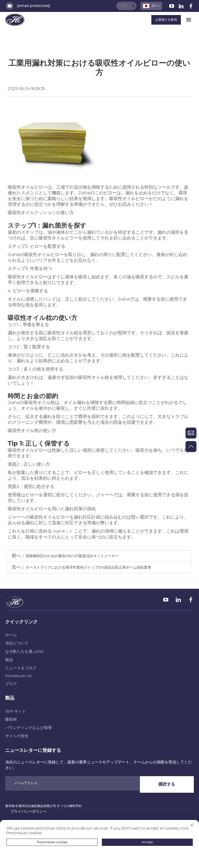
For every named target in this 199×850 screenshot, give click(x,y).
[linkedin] (181, 7)
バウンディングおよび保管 (28, 728)
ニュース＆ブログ (20, 668)
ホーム (11, 635)
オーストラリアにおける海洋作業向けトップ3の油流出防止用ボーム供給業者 (88, 567)
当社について (17, 643)
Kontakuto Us (18, 676)
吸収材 (11, 719)
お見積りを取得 (166, 19)
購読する (167, 784)
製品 (9, 660)
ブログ (11, 684)
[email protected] (33, 6)
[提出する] (133, 6)
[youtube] (172, 7)
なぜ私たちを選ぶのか (24, 652)
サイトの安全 (17, 736)
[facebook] (191, 7)
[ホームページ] (14, 20)
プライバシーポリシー (28, 811)
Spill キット (15, 711)
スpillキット (63, 531)
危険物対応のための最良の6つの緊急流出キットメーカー (72, 556)
